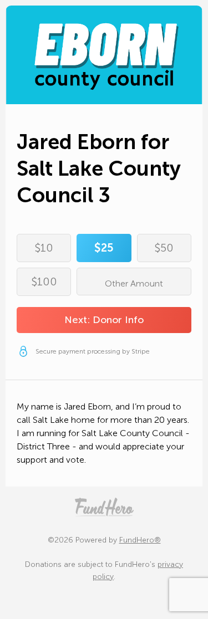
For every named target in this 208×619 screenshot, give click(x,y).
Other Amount (134, 283)
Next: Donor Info (104, 320)
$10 (43, 247)
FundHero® (140, 540)
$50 (164, 247)
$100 (44, 281)
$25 (103, 247)
